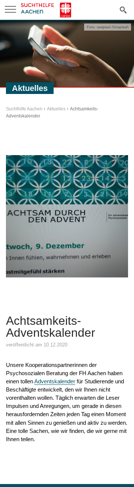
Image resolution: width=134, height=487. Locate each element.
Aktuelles (56, 108)
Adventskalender (54, 381)
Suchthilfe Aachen (24, 108)
